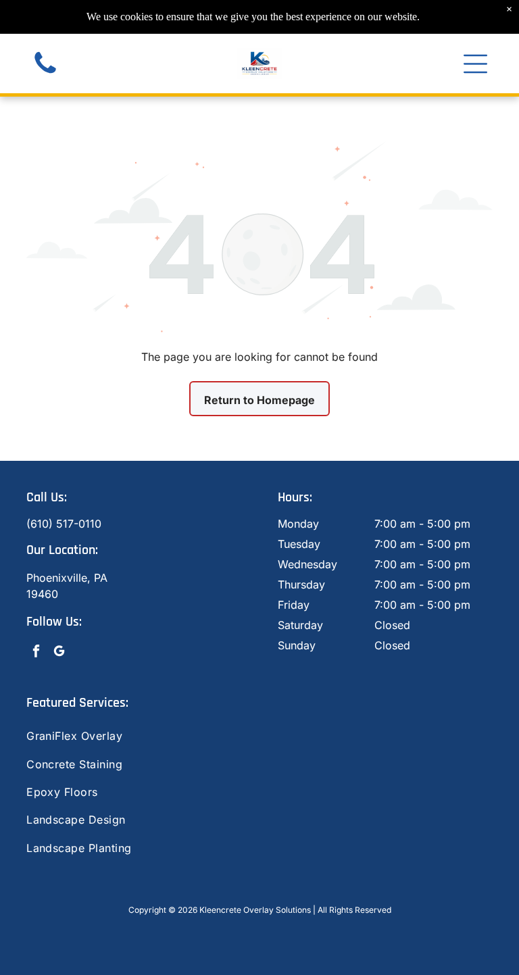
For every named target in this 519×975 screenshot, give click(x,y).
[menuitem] (259, 736)
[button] (475, 64)
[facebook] (36, 652)
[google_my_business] (59, 652)
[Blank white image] (45, 73)
